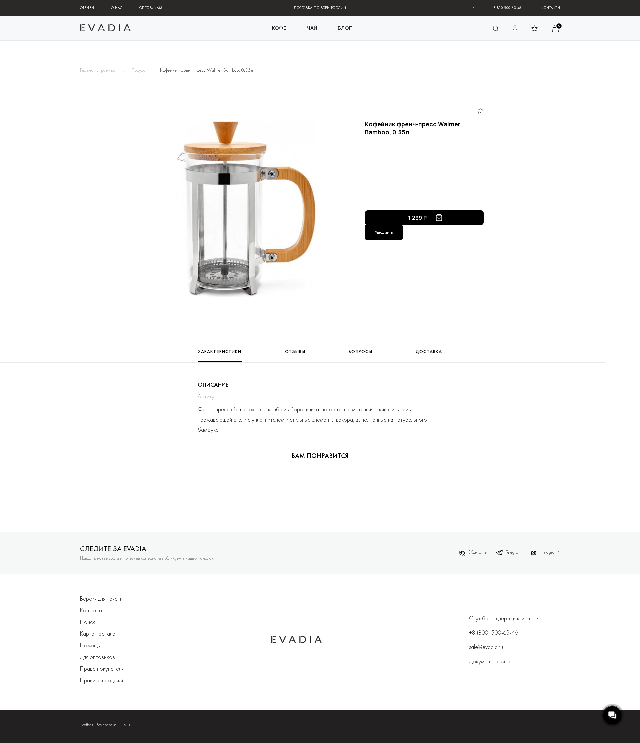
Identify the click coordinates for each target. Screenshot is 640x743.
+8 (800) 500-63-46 (493, 633)
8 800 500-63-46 (507, 8)
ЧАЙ (312, 28)
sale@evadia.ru (486, 647)
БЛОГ (345, 28)
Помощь (90, 646)
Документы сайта (489, 662)
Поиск (87, 622)
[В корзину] (439, 217)
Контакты (550, 8)
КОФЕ (279, 28)
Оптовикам (151, 8)
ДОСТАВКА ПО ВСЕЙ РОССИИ (320, 8)
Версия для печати (101, 599)
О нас (117, 8)
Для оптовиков (97, 657)
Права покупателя (102, 669)
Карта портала (97, 634)
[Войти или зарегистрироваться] (515, 28)
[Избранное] (480, 110)
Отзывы (87, 8)
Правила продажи (101, 681)
